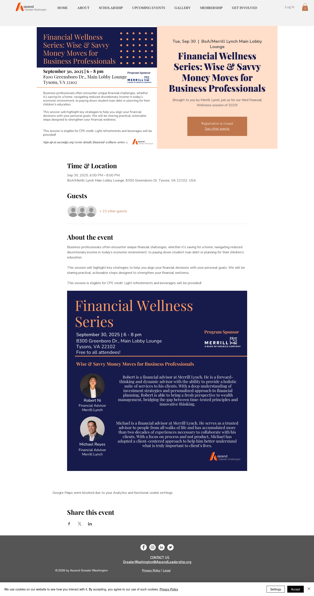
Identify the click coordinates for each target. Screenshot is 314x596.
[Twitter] (170, 547)
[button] (305, 7)
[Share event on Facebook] (69, 523)
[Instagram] (152, 547)
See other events (217, 129)
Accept (295, 589)
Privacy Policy (151, 570)
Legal (166, 570)
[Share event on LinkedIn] (90, 523)
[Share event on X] (80, 523)
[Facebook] (143, 547)
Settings (275, 589)
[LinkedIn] (161, 547)
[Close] (308, 589)
